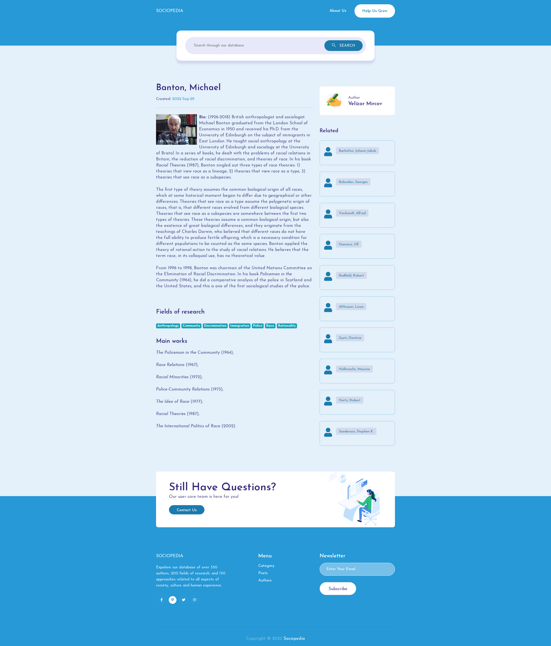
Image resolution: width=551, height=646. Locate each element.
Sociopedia (294, 639)
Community (191, 326)
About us (338, 11)
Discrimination (215, 326)
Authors (265, 581)
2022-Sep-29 (183, 99)
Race (270, 326)
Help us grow (374, 11)
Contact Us (187, 510)
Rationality (287, 326)
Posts (263, 573)
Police (257, 326)
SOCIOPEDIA (169, 11)
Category (266, 566)
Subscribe (337, 589)
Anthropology (168, 326)
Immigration (239, 326)
